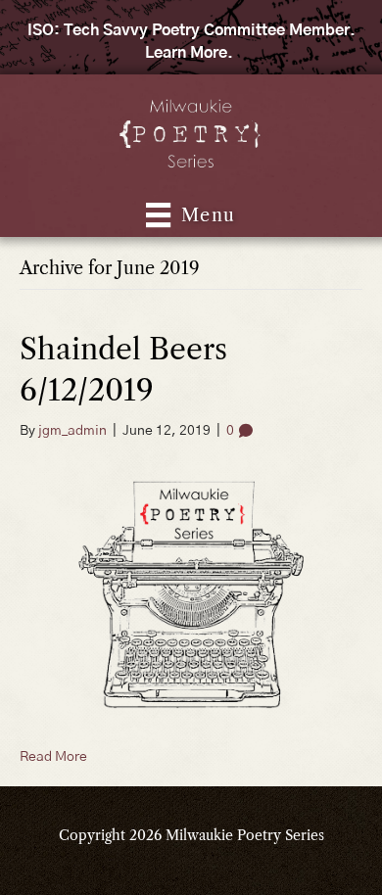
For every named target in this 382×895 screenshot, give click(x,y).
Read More (53, 757)
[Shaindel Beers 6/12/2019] (191, 593)
